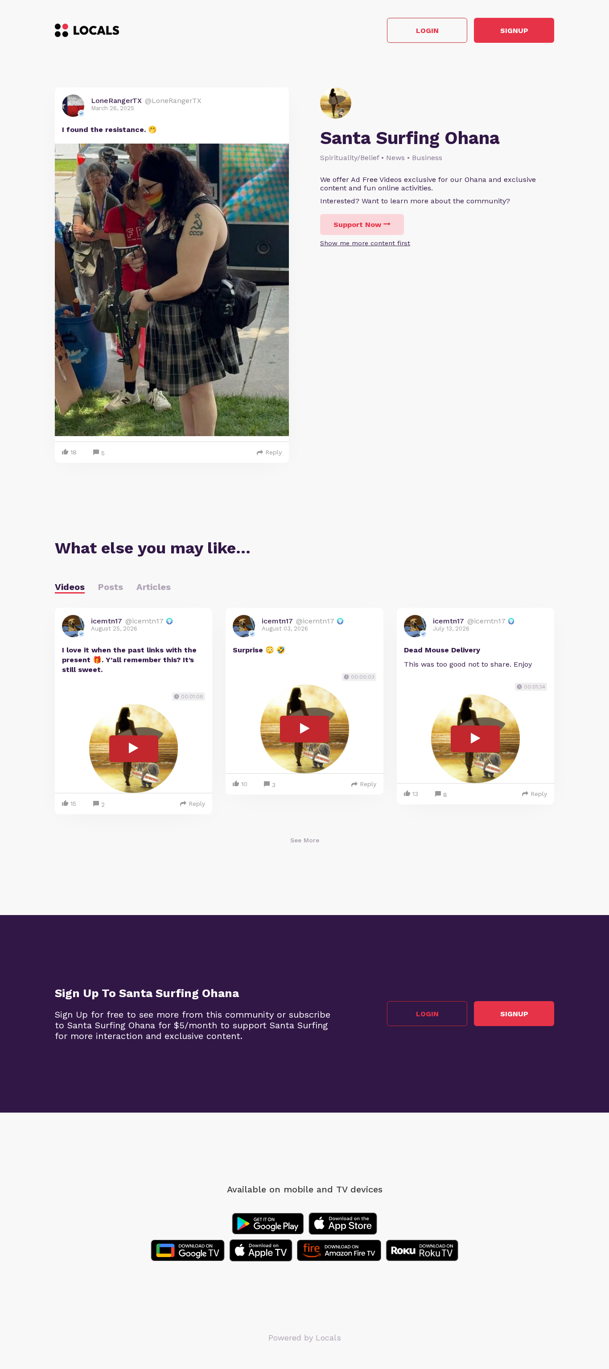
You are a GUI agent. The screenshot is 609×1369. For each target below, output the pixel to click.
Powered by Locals (304, 1337)
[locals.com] (87, 30)
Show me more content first (365, 243)
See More (304, 840)
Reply (273, 452)
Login (427, 30)
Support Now (357, 224)
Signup (514, 30)
